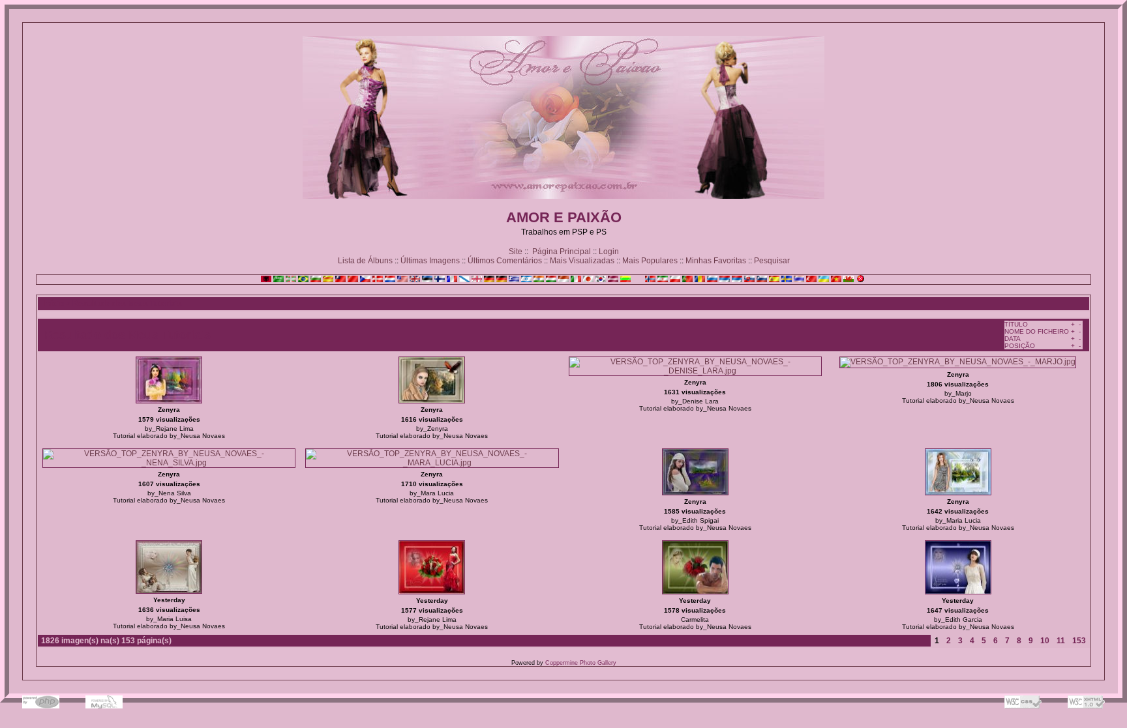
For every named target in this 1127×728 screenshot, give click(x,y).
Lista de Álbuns (365, 260)
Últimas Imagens (430, 260)
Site (515, 251)
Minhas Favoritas (715, 260)
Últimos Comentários (505, 260)
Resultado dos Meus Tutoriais (127, 303)
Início (54, 303)
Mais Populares (650, 260)
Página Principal (561, 251)
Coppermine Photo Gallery (580, 663)
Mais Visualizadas (582, 260)
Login (609, 251)
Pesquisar (772, 260)
